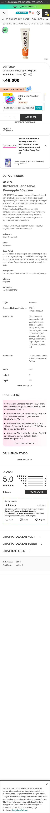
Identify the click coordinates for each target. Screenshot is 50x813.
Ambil (38, 108)
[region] (25, 796)
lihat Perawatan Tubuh (20, 543)
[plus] (15, 117)
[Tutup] (47, 784)
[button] (46, 13)
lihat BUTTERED (14, 550)
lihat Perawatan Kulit (19, 536)
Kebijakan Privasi (19, 810)
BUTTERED (9, 66)
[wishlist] (25, 74)
